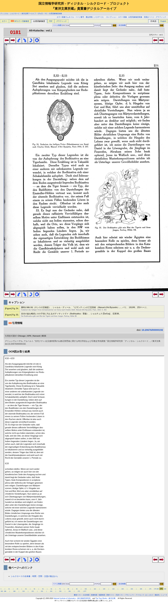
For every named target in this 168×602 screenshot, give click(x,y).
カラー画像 (122, 17)
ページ (97, 25)
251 (60, 591)
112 (95, 589)
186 (5, 591)
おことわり (149, 595)
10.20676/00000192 (152, 330)
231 (42, 591)
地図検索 (102, 595)
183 (2, 591)
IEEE (44, 336)
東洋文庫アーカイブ (29, 13)
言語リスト (120, 595)
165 (141, 589)
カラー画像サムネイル (65, 17)
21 (17, 589)
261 (70, 591)
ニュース (164, 595)
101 (86, 589)
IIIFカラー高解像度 (21, 21)
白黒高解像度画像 (55, 13)
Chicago (22, 336)
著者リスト (110, 595)
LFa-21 (40, 13)
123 (104, 589)
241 (51, 591)
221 (33, 591)
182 (165, 589)
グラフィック (161, 17)
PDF (51, 21)
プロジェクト (130, 595)
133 (113, 589)
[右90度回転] (25, 42)
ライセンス (140, 595)
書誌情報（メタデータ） (95, 17)
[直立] (37, 42)
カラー (4, 21)
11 (9, 589)
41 (34, 589)
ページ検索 (57, 25)
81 (68, 589)
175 (150, 589)
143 (122, 589)
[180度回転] (31, 42)
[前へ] (7, 42)
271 (79, 591)
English (163, 21)
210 (23, 591)
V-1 (46, 13)
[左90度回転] (19, 42)
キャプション (111, 17)
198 (14, 591)
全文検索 (122, 25)
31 (26, 589)
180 (157, 589)
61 (51, 589)
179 (155, 589)
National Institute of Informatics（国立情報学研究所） (72, 598)
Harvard (36, 336)
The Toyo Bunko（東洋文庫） (106, 598)
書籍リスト (78, 595)
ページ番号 (80, 17)
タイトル (65, 25)
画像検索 (94, 595)
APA (29, 336)
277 (85, 591)
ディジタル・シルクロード (10, 13)
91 (77, 589)
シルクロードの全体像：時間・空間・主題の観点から (34, 576)
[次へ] (13, 42)
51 (43, 589)
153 (132, 589)
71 (60, 589)
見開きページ (149, 17)
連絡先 (157, 595)
